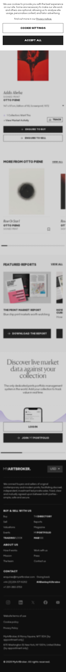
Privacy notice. (44, 18)
